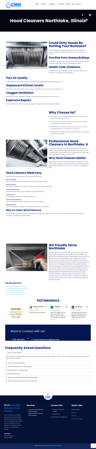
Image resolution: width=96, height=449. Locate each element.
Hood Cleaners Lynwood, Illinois (16, 292)
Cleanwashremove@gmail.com (46, 339)
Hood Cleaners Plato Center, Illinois (16, 286)
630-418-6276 (19, 339)
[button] (28, 313)
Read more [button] (53, 319)
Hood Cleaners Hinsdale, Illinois (15, 290)
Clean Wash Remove (55, 445)
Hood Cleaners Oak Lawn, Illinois (16, 294)
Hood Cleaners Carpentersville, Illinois (17, 288)
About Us (74, 412)
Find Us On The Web (77, 419)
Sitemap (74, 415)
